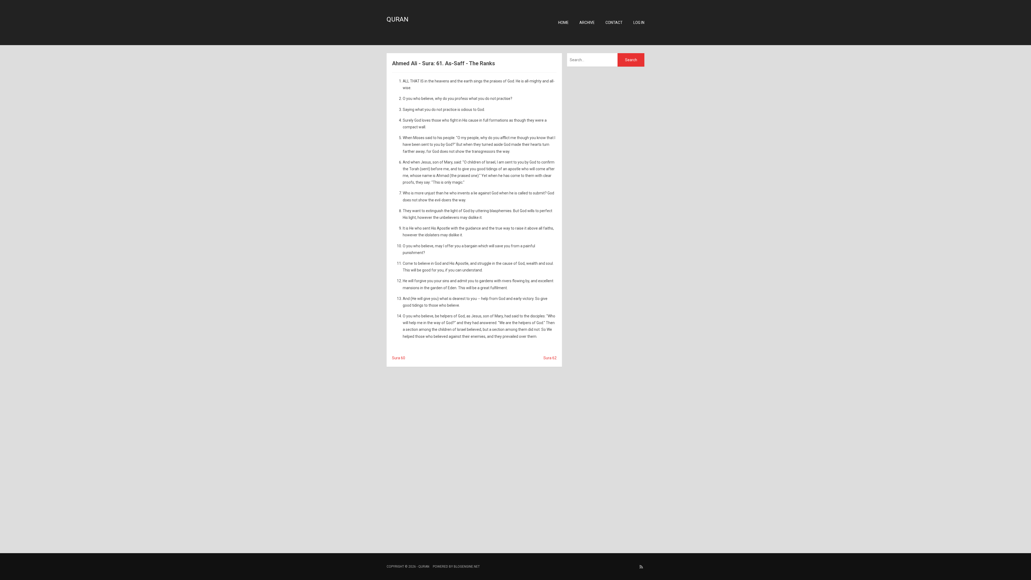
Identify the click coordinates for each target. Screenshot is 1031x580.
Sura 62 (550, 358)
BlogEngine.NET (467, 566)
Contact (614, 22)
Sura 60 (398, 358)
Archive (587, 22)
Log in (638, 22)
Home (563, 22)
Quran (397, 19)
